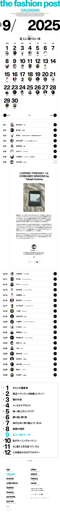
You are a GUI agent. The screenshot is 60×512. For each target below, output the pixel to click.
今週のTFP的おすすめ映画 (36, 488)
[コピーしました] (39, 262)
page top (8, 506)
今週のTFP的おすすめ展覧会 (37, 490)
